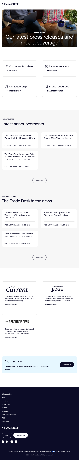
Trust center (6, 404)
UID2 (3, 418)
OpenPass (5, 421)
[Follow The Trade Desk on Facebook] (3, 441)
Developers (5, 411)
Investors (5, 401)
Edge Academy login (9, 414)
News (3, 397)
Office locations (7, 394)
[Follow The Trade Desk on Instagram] (11, 441)
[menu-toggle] (76, 4)
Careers (4, 408)
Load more (40, 180)
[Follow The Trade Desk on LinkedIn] (7, 441)
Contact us (67, 365)
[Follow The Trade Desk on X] (16, 441)
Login (7, 435)
